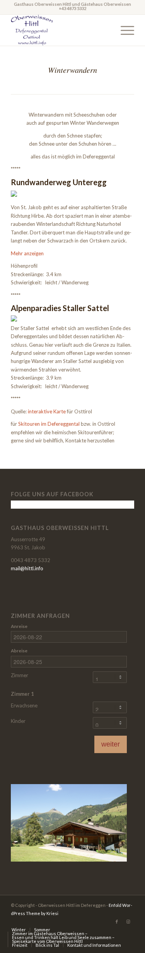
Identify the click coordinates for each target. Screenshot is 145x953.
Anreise (19, 626)
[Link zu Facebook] (117, 921)
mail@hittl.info (27, 568)
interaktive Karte (47, 411)
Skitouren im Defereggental (49, 424)
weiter (110, 744)
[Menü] (123, 30)
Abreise (19, 651)
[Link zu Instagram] (128, 921)
